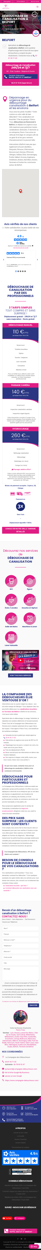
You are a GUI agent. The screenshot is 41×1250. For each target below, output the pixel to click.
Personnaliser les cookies (20, 1147)
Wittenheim (30, 1035)
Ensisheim (9, 1039)
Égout (29, 589)
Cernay (16, 1039)
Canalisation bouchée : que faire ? (16, 886)
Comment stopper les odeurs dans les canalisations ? (21, 1191)
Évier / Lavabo (11, 608)
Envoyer (33, 1005)
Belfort (15, 1047)
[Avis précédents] (3, 259)
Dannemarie (7, 1041)
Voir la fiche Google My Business (16, 1072)
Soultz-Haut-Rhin (20, 1037)
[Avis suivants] (37, 259)
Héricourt (10, 1043)
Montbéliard (31, 1045)
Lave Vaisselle (11, 645)
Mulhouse (23, 1039)
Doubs (10, 1047)
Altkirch (15, 1041)
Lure (12, 1033)
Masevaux (32, 1039)
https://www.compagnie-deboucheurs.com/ (22, 1080)
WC (11, 589)
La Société (20, 1136)
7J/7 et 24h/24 (21, 1)
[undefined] (32, 245)
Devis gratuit (7, 1)
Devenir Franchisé (20, 1139)
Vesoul (16, 1033)
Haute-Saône (20, 1043)
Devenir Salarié (20, 1143)
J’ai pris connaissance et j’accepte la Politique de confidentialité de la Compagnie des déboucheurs (19, 984)
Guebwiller (32, 1037)
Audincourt (22, 1045)
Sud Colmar (21, 1035)
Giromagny (23, 1041)
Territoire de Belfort (11, 29)
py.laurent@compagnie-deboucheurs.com (21, 1069)
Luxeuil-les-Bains (26, 1033)
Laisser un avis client (20, 1133)
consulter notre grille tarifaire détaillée (20, 530)
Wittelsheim (9, 1037)
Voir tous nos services (20, 675)
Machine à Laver (29, 626)
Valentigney (13, 1045)
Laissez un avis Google (13, 1076)
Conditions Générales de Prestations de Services (20, 1245)
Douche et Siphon (30, 608)
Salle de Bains (11, 626)
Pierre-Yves (20, 1030)
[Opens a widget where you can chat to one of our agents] (34, 1246)
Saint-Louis (30, 1043)
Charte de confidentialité (13, 1247)
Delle (29, 1041)
